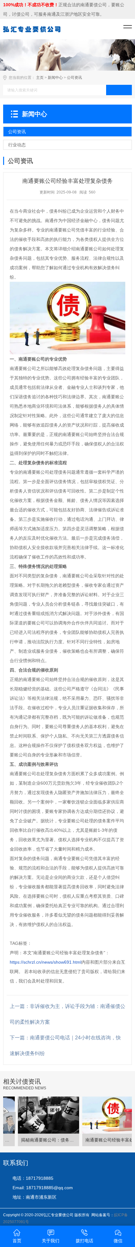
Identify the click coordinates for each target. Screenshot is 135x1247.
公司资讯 (74, 77)
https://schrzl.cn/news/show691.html (45, 962)
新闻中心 (55, 77)
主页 (40, 77)
